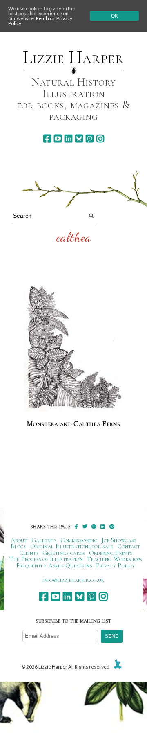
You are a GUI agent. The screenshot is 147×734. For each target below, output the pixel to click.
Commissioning (79, 540)
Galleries (43, 540)
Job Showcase (119, 540)
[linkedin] (68, 138)
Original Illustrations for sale (72, 546)
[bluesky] (79, 138)
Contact (128, 546)
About (19, 540)
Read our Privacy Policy (40, 20)
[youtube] (58, 138)
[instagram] (100, 138)
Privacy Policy (115, 565)
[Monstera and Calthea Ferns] (73, 347)
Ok (114, 16)
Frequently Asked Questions (54, 565)
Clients (28, 552)
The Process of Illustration (46, 559)
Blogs (18, 546)
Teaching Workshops (114, 559)
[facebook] (47, 138)
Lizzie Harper (73, 57)
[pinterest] (90, 138)
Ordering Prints (110, 552)
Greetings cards (63, 552)
